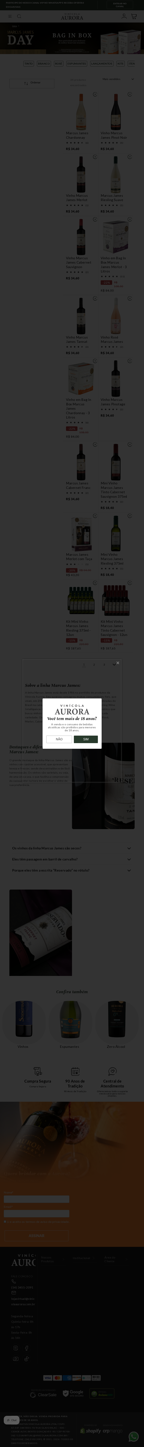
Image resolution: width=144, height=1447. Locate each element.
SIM (85, 739)
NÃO (59, 739)
